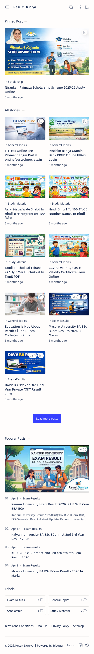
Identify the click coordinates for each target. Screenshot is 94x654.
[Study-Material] (17, 203)
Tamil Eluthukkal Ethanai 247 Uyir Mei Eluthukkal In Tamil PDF (24, 272)
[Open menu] (7, 7)
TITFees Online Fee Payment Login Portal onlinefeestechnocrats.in (23, 155)
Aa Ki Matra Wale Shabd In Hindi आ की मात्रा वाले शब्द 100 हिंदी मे (25, 213)
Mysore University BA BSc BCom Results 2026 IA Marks (68, 331)
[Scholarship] (15, 81)
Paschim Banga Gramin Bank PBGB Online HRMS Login (67, 155)
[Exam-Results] (60, 321)
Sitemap (78, 626)
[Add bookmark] (84, 32)
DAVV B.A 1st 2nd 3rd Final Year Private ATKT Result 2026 (24, 389)
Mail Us (42, 626)
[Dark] (79, 7)
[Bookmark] (87, 7)
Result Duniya (24, 645)
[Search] (71, 7)
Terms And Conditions (19, 626)
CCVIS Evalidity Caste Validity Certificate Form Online (67, 272)
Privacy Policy (60, 626)
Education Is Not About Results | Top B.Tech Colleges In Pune (22, 331)
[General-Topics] (17, 145)
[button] (75, 296)
